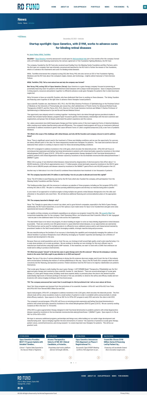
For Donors (119, 7)
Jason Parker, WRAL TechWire (39, 55)
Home (53, 7)
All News (22, 36)
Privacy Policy (124, 393)
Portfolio (95, 7)
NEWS (114, 376)
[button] (71, 363)
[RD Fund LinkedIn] (19, 388)
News (107, 7)
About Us (65, 7)
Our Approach (80, 7)
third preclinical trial (79, 59)
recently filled (107, 213)
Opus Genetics (41, 59)
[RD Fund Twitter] (22, 388)
